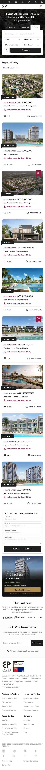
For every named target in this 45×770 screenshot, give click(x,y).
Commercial (24, 27)
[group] (7, 617)
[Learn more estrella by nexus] (22, 576)
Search (32, 50)
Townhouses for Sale (31, 707)
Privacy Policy (7, 761)
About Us (27, 721)
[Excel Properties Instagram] (6, 756)
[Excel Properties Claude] (28, 751)
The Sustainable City (9, 725)
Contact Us (6, 765)
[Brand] (5, 6)
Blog (25, 733)
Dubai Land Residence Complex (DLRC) (10, 734)
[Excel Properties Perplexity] (6, 751)
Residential (11, 27)
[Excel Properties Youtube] (28, 756)
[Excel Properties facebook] (38, 751)
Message (8, 537)
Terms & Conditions (31, 761)
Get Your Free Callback (22, 549)
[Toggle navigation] (41, 6)
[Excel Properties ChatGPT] (17, 751)
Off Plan (35, 27)
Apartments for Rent (9, 699)
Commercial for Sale (31, 711)
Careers (26, 729)
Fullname (8, 517)
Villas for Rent (7, 703)
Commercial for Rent (9, 711)
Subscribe (36, 643)
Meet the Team (29, 725)
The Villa (5, 721)
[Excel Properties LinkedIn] (17, 756)
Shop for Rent (7, 707)
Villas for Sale (28, 703)
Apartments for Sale (31, 699)
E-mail (7, 524)
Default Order (9, 68)
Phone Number (10, 530)
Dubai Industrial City (9, 729)
